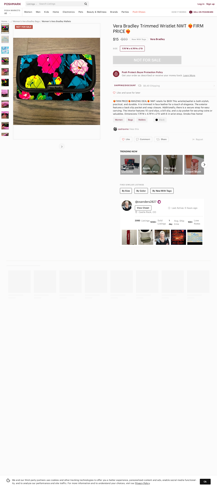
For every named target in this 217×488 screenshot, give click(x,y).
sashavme (123, 129)
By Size (126, 190)
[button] (32, 4)
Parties (125, 11)
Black (162, 119)
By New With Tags (162, 190)
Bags (130, 119)
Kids (46, 11)
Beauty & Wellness (97, 11)
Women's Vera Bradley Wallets (56, 21)
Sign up (210, 4)
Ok (205, 481)
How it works (179, 12)
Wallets (142, 119)
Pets (80, 11)
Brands (114, 11)
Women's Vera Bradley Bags (26, 21)
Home (56, 11)
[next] (62, 146)
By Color (141, 190)
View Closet (143, 208)
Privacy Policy (142, 483)
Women (28, 11)
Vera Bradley (157, 39)
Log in (201, 4)
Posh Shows (139, 11)
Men (38, 11)
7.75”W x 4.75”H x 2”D (132, 48)
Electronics (69, 11)
